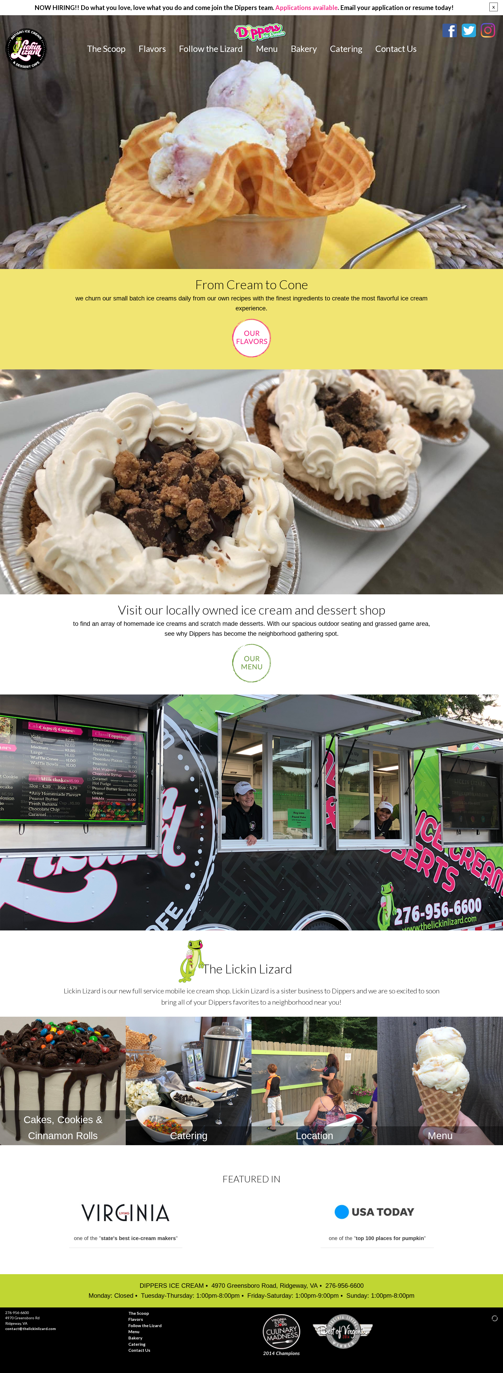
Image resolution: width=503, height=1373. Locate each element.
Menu (267, 49)
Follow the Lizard (211, 49)
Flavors (152, 49)
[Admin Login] (490, 1318)
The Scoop (106, 49)
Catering (346, 49)
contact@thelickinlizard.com (30, 1328)
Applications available (306, 7)
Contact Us (396, 49)
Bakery (304, 49)
